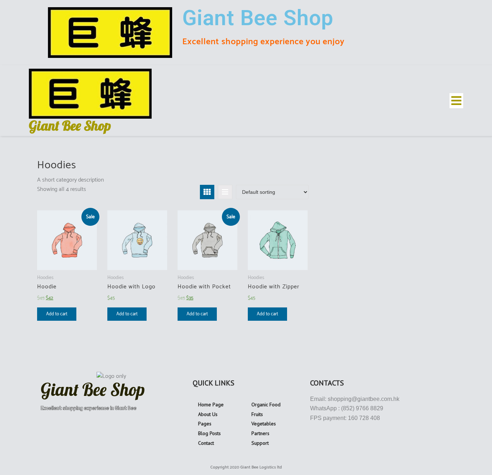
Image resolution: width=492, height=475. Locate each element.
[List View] (225, 192)
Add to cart (56, 314)
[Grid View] (207, 192)
